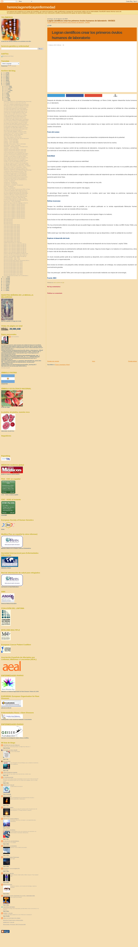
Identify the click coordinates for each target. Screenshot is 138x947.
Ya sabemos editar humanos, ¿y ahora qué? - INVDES (16, 164)
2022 (4, 78)
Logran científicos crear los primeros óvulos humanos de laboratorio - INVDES (68, 22)
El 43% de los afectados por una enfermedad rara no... (16, 200)
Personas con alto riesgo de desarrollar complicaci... (16, 255)
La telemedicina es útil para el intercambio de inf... (15, 116)
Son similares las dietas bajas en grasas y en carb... (16, 123)
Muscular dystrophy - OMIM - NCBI (12, 259)
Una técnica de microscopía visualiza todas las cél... (16, 111)
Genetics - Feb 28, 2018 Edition (11, 139)
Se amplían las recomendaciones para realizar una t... (16, 128)
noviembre (6, 87)
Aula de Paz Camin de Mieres (11, 818)
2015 (4, 281)
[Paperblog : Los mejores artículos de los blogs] (6, 460)
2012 (4, 285)
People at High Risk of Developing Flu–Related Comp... (16, 253)
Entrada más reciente (53, 361)
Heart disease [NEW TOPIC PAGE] (12, 224)
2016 (4, 279)
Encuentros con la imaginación (11, 868)
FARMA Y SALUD (7, 913)
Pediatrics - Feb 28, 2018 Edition (11, 141)
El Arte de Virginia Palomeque (11, 857)
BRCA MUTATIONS (8, 219)
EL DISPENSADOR (8, 777)
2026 (4, 73)
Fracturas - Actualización (9, 180)
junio (5, 94)
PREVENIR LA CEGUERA (10, 846)
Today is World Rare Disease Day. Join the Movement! (16, 138)
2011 (4, 287)
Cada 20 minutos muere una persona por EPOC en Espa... (17, 189)
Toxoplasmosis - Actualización (10, 183)
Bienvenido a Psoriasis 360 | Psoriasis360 (14, 924)
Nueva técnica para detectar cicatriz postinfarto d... (15, 178)
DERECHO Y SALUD (8, 785)
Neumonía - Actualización (9, 187)
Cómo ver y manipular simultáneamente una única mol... (16, 104)
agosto (5, 91)
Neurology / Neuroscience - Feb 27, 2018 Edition (15, 144)
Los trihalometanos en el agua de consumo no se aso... (16, 107)
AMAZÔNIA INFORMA (9, 907)
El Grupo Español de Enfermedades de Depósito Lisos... (16, 124)
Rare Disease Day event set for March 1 (13, 130)
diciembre (6, 86)
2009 (4, 290)
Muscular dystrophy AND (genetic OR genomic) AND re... (17, 260)
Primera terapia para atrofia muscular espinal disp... (15, 175)
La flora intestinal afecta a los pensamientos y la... (15, 152)
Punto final (5, 870)
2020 (4, 81)
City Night (12, 858)
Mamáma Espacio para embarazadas (13, 920)
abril (5, 97)
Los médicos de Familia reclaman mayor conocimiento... (16, 119)
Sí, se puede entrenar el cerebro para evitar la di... (15, 102)
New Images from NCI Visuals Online (12, 135)
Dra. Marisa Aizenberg (9, 830)
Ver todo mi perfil (5, 368)
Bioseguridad (6, 761)
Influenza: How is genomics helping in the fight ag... (15, 244)
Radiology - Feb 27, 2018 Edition (11, 142)
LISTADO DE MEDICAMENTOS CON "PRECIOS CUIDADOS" (17, 914)
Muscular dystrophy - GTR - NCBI (11, 257)
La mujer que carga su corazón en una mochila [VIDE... (16, 163)
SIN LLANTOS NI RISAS (16, 897)
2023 (4, 77)
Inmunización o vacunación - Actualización (13, 185)
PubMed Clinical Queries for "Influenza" (13, 242)
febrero (6, 100)
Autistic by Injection (8, 873)
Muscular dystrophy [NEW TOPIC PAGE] (13, 261)
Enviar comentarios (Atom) (62, 364)
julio (5, 93)
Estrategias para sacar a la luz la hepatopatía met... (15, 172)
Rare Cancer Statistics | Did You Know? (13, 137)
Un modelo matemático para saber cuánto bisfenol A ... (16, 109)
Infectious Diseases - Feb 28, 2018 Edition (13, 134)
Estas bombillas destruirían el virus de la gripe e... (15, 159)
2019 (4, 83)
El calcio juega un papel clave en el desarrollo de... (15, 126)
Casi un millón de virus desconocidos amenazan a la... (16, 157)
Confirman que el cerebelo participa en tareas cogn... (16, 112)
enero (5, 276)
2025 (4, 74)
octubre (6, 89)
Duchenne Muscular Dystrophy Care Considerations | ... (16, 275)
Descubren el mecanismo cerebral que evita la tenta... (16, 154)
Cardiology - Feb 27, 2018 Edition (11, 148)
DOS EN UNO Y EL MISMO (9, 842)
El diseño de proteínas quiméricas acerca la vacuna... (16, 176)
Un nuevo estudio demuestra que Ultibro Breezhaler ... (16, 192)
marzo (5, 98)
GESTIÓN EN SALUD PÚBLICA (11, 745)
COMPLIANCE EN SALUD (16, 786)
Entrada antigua (132, 361)
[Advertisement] (61, 347)
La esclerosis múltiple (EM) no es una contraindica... (16, 174)
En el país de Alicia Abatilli (10, 750)
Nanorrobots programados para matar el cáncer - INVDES (17, 165)
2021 (4, 80)
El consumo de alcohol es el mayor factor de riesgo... (16, 196)
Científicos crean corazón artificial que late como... (15, 161)
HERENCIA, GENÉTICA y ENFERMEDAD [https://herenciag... (18, 101)
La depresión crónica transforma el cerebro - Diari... (15, 171)
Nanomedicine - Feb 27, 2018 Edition (12, 145)
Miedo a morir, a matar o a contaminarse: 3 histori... (15, 167)
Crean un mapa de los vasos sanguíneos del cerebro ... (16, 153)
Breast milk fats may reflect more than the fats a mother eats (17, 774)
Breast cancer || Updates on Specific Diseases (14, 204)
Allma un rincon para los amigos (11, 918)
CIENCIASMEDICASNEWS (10, 772)
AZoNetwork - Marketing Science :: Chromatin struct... (16, 146)
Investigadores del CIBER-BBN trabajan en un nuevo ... (16, 127)
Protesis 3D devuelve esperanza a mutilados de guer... (16, 160)
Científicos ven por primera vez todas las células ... (15, 156)
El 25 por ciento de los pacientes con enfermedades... (16, 122)
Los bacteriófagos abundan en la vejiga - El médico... (16, 198)
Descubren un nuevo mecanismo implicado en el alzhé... (16, 105)
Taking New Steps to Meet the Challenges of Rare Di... (16, 202)
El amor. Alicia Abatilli (15, 751)
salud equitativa (15, 336)
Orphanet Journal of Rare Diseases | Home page (15, 149)
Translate (13, 66)
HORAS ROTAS (7, 796)
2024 (4, 76)
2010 (4, 288)
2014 (4, 282)
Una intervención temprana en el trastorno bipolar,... (15, 108)
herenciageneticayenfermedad (31, 7)
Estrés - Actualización (9, 186)
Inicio (93, 361)
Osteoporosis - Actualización (10, 182)
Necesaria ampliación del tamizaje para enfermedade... (16, 193)
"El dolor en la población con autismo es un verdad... (16, 115)
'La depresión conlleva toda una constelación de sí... (16, 179)
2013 (4, 284)
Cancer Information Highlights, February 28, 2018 (15, 131)
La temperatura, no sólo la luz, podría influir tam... (15, 197)
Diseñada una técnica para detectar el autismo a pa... (16, 168)
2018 (4, 84)
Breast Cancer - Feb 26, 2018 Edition (12, 201)
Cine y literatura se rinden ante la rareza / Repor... (15, 113)
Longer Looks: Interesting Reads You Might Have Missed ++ (17, 746)
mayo (5, 96)
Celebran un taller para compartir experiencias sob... (16, 194)
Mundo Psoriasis (7, 884)
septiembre (6, 90)
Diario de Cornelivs (8, 807)
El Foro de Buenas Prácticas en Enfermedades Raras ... (16, 120)
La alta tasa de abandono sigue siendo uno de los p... (16, 190)
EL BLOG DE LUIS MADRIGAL (11, 841)
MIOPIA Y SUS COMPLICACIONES (18, 847)
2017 (4, 278)
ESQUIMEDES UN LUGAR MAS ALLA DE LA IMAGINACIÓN (19, 895)
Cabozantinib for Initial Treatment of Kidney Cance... (15, 133)
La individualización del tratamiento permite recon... (15, 118)
